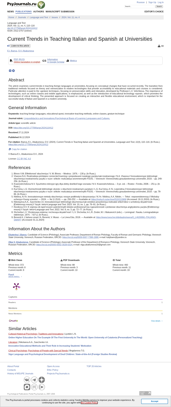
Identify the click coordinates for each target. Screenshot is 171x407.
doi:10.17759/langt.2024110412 (22, 28)
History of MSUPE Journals (20, 373)
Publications (23, 11)
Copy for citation (19, 149)
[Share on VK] (10, 70)
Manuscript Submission (60, 11)
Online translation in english (27, 62)
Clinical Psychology (17, 351)
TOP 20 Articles (94, 366)
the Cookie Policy (89, 403)
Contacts (11, 370)
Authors (38, 11)
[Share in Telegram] (13, 70)
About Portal (13, 366)
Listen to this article (20, 46)
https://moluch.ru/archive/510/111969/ (108, 199)
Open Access (53, 366)
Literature (12, 342)
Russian (141, 2)
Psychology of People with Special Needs (48, 351)
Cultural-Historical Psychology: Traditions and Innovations (35, 334)
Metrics (73, 61)
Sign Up (152, 2)
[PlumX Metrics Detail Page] (16, 286)
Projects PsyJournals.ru (58, 373)
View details (155, 321)
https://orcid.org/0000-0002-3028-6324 (54, 245)
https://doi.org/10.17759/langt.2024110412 (33, 128)
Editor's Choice (154, 11)
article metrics (14, 277)
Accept (154, 401)
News (10, 11)
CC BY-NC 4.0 (24, 159)
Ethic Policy (52, 370)
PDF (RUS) (19, 59)
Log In (161, 2)
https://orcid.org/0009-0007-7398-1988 (80, 237)
